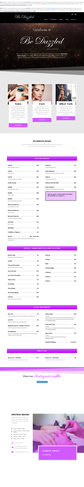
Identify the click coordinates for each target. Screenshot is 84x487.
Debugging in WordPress (47, 3)
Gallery (61, 19)
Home (46, 19)
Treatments (53, 19)
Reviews (73, 19)
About (67, 19)
